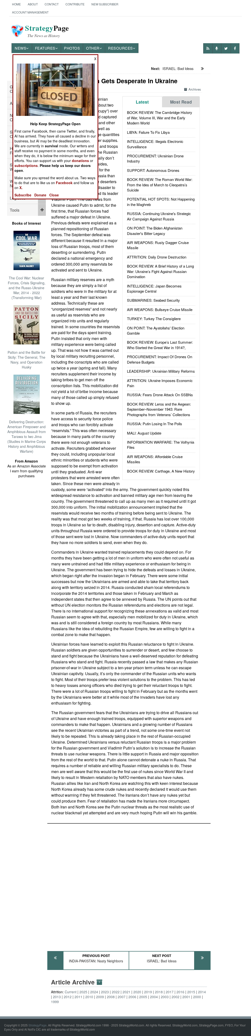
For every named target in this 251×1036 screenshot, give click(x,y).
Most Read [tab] (181, 102)
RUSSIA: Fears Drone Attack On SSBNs (160, 394)
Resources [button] (120, 48)
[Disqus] (129, 885)
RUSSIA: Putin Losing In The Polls (154, 423)
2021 (126, 991)
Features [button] (45, 48)
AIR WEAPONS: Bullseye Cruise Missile (159, 309)
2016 (180, 991)
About (33, 4)
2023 (105, 991)
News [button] (20, 48)
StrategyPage (37, 1025)
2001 (186, 996)
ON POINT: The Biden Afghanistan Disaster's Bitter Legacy (154, 230)
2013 (57, 996)
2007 (122, 996)
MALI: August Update (144, 433)
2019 (148, 991)
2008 (111, 996)
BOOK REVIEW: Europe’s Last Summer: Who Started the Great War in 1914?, (160, 345)
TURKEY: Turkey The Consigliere (154, 318)
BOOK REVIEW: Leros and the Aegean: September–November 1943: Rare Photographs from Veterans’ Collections (159, 409)
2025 (83, 991)
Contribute (75, 4)
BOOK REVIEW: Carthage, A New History (161, 471)
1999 (55, 1001)
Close (54, 194)
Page (47, 31)
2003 (165, 996)
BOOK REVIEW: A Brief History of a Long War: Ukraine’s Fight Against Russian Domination (160, 271)
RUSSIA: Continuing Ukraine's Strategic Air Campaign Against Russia (159, 216)
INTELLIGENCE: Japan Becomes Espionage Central (154, 288)
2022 (116, 991)
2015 (191, 991)
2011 (78, 996)
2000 (197, 996)
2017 (170, 991)
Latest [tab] (142, 102)
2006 (132, 996)
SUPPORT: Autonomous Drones (153, 170)
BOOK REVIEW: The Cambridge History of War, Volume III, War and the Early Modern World (159, 117)
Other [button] (93, 48)
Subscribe (22, 194)
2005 (143, 996)
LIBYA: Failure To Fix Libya (148, 132)
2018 (159, 991)
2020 (137, 991)
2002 (175, 996)
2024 (94, 991)
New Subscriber (104, 4)
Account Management (30, 12)
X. (21, 187)
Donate (40, 194)
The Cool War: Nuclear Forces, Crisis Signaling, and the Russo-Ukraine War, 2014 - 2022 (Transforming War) (26, 287)
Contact (52, 4)
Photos (72, 48)
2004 (154, 996)
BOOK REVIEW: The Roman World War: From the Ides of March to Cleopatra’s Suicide (159, 184)
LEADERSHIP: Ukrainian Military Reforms (161, 371)
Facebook (64, 182)
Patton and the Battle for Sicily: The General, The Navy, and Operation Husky (26, 359)
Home (16, 4)
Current (70, 991)
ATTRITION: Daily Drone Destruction (156, 256)
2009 (100, 996)
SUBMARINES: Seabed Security (153, 300)
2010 (89, 996)
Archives (194, 89)
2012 (68, 996)
